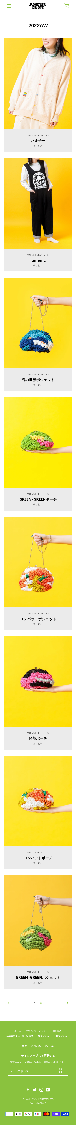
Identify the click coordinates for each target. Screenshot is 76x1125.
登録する (60, 1070)
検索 (24, 1046)
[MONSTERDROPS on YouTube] (48, 1089)
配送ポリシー (63, 1036)
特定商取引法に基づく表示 (20, 1036)
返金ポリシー (44, 1036)
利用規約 (57, 1031)
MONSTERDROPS (45, 1099)
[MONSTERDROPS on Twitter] (35, 1089)
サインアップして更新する (38, 1056)
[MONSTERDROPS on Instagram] (41, 1089)
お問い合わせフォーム (42, 1046)
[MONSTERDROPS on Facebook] (28, 1089)
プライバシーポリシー (37, 1031)
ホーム (17, 1031)
